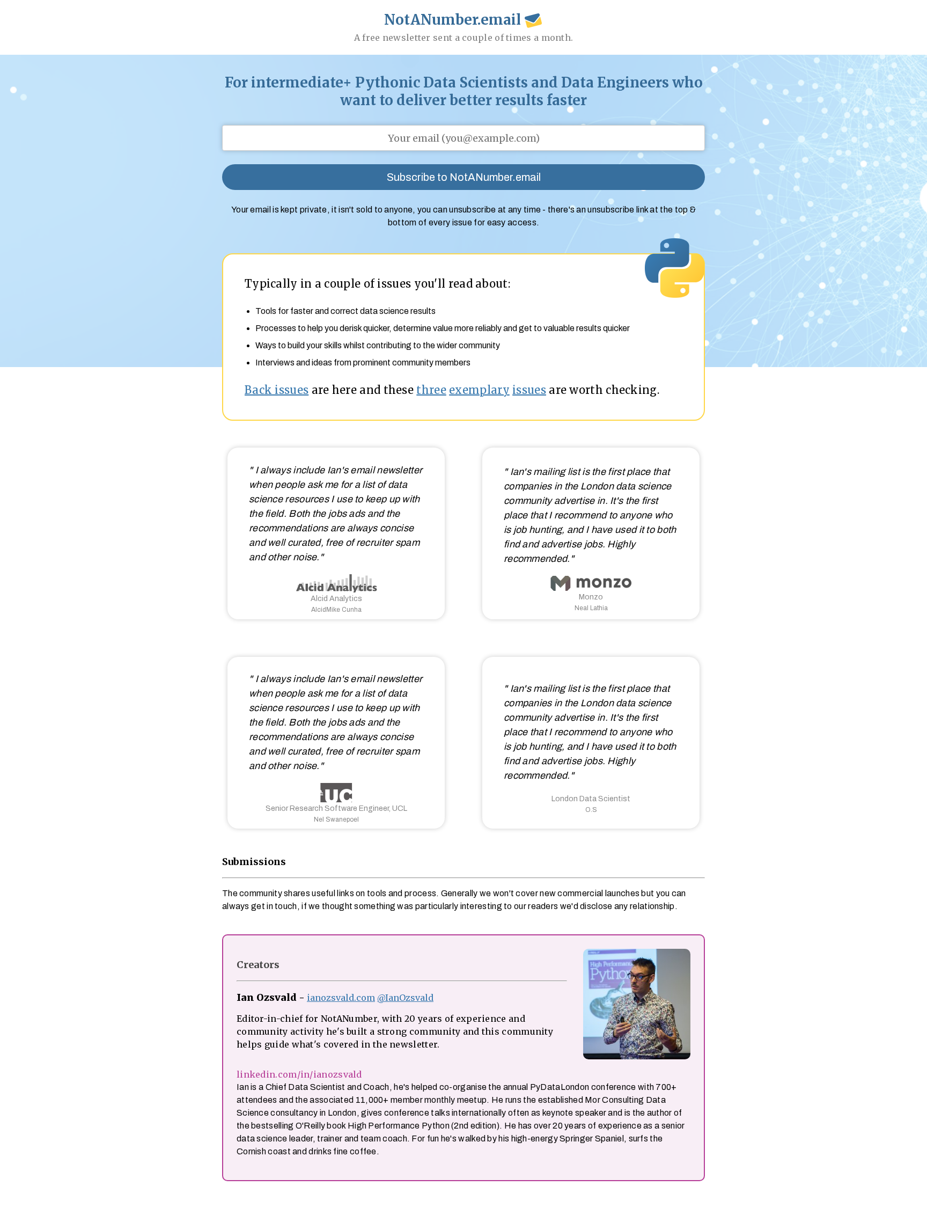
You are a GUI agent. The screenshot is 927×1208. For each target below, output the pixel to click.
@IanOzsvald (405, 997)
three (431, 390)
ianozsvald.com (341, 997)
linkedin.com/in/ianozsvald (299, 1074)
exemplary (479, 390)
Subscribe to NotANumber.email (464, 177)
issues (529, 390)
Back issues (276, 390)
